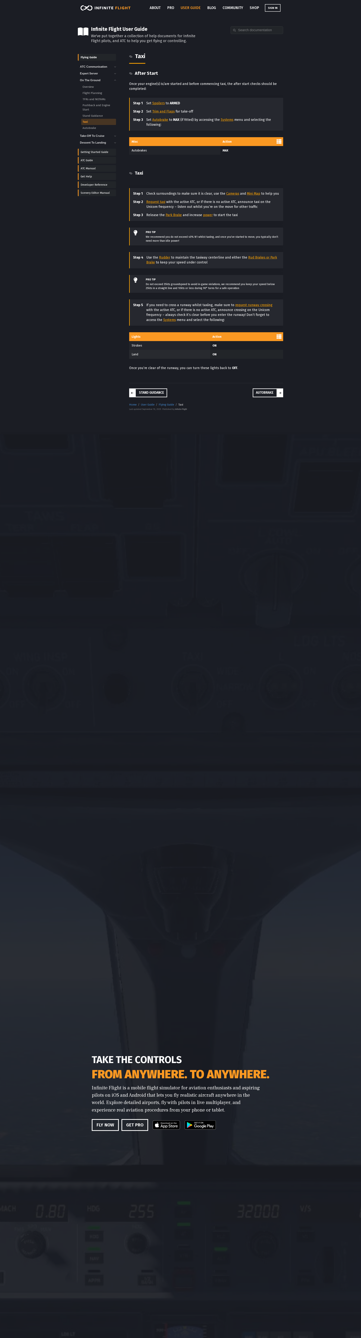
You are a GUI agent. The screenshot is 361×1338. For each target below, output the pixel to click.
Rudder (164, 258)
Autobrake (160, 120)
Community (233, 8)
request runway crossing (253, 305)
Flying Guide (166, 404)
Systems (227, 120)
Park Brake (174, 215)
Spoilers (158, 103)
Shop (254, 8)
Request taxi (155, 202)
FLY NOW (105, 1125)
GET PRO (134, 1125)
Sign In (273, 8)
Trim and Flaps (163, 112)
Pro (170, 8)
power (208, 215)
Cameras (232, 194)
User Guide (191, 8)
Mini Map (253, 194)
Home (133, 404)
